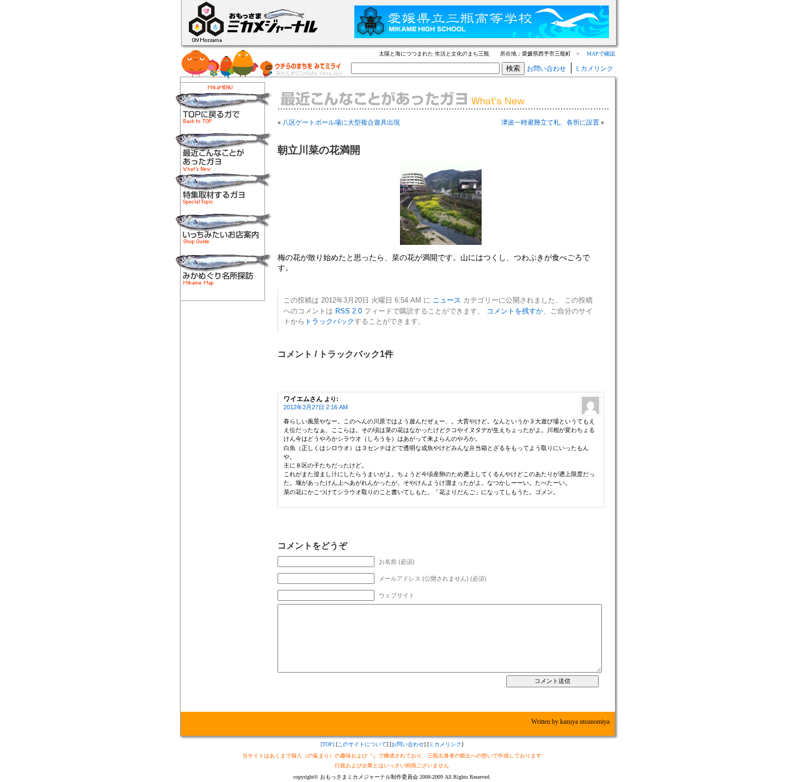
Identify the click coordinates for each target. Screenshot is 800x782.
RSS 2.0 (348, 311)
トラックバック (329, 321)
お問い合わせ (546, 68)
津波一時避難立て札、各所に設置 (550, 122)
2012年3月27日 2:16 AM (316, 407)
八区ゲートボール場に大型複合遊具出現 (341, 122)
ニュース (447, 300)
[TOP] (327, 744)
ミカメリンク (593, 68)
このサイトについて (361, 744)
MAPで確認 (601, 54)
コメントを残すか (515, 311)
